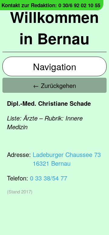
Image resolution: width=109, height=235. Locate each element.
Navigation (54, 66)
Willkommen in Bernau (54, 27)
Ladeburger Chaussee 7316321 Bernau (67, 159)
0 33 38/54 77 (48, 178)
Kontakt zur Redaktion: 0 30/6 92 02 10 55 (51, 5)
